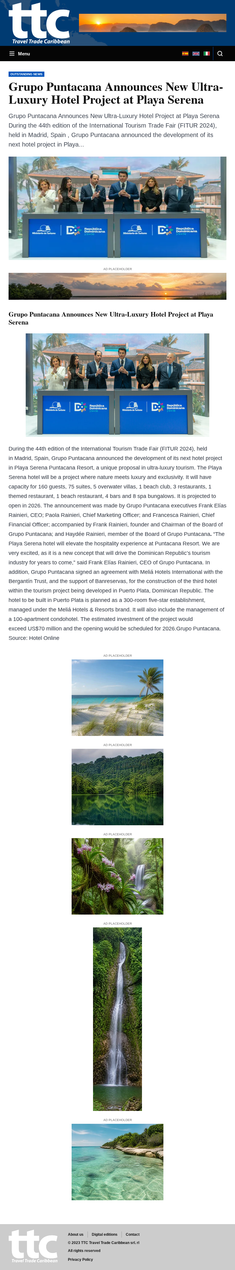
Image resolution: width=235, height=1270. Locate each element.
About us (76, 1234)
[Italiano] (206, 53)
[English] (196, 53)
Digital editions (105, 1234)
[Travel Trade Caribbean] (40, 22)
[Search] (219, 53)
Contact (133, 1234)
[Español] (185, 53)
